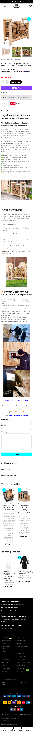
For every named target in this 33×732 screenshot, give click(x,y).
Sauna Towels (26, 578)
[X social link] (9, 103)
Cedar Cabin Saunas (24, 529)
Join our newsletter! (9, 680)
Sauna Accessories (8, 583)
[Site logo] (16, 6)
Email (6, 426)
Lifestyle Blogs (6, 640)
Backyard (17, 59)
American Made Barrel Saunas (8, 516)
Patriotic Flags (20, 665)
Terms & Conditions (22, 647)
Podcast (4, 652)
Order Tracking (6, 669)
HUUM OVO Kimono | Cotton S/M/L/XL (24, 572)
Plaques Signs (20, 669)
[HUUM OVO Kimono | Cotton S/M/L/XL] (24, 562)
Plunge (9, 59)
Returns (18, 644)
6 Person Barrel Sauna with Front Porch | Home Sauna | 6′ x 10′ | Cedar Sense (8, 507)
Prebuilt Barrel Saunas (8, 539)
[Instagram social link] (15, 1)
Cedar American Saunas (8, 531)
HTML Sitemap (21, 656)
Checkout (5, 672)
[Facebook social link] (12, 1)
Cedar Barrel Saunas (8, 534)
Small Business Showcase (6, 647)
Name (6, 419)
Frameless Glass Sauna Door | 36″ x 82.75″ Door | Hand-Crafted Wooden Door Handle (9, 575)
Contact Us (20, 650)
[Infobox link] (16, 602)
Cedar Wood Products (23, 662)
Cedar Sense (15, 714)
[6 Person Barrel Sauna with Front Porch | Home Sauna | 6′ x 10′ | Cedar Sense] (8, 495)
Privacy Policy (20, 640)
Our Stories (6, 637)
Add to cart (15, 82)
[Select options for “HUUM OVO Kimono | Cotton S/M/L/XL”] (29, 560)
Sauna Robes (22, 577)
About (4, 644)
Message (4, 432)
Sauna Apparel (24, 575)
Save (14, 103)
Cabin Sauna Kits (24, 517)
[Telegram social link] (19, 103)
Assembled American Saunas (9, 521)
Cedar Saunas (24, 527)
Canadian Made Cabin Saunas (24, 524)
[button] (3, 31)
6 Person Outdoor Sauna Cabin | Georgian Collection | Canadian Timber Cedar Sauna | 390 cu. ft (24, 509)
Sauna (6, 539)
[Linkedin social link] (20, 1)
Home (3, 59)
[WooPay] (16, 88)
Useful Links (20, 637)
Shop (3, 665)
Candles (19, 675)
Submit (16, 454)
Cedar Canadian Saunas (24, 531)
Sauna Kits (22, 517)
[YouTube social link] (17, 1)
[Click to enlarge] (5, 43)
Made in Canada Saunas (24, 521)
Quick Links (6, 659)
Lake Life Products (22, 671)
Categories (20, 659)
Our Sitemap (20, 653)
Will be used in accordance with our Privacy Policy (16, 683)
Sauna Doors (9, 584)
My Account (6, 662)
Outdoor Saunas (9, 526)
